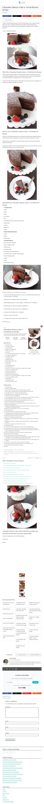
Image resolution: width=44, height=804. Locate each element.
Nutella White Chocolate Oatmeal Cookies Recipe (15, 480)
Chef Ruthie (5, 12)
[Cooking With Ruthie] (22, 3)
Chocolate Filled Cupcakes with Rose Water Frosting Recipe (17, 465)
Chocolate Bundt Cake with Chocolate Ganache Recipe (16, 469)
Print (34, 353)
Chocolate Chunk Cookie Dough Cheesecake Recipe (16, 478)
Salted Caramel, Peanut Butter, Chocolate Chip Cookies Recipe (18, 483)
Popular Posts (35, 654)
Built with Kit (22, 688)
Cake (3, 697)
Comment (8, 706)
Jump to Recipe (8, 19)
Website (7, 733)
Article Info (22, 654)
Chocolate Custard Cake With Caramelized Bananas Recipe (17, 476)
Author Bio (9, 654)
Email (6, 727)
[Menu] (2, 3)
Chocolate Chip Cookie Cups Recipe (12, 467)
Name (7, 721)
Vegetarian (9, 697)
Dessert (5, 697)
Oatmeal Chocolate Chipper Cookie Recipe (13, 474)
